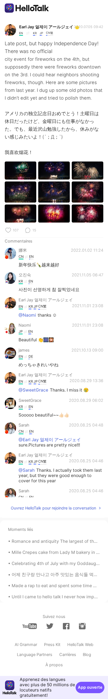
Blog (87, 654)
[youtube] (29, 626)
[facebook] (66, 626)
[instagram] (82, 626)
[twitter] (49, 626)
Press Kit (52, 644)
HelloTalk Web (80, 644)
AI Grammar (26, 644)
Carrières (67, 654)
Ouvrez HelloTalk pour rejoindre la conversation (53, 508)
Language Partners (34, 654)
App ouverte (90, 687)
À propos (54, 664)
